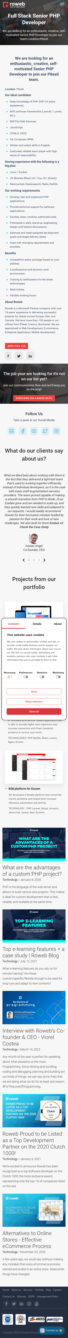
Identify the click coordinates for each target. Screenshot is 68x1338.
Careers (57, 1289)
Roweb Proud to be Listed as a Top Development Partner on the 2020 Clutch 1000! (33, 1143)
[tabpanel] (34, 511)
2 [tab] (34, 561)
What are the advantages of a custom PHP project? (32, 870)
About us (16, 1289)
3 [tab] (39, 561)
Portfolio (39, 1289)
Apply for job (16, 346)
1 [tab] (29, 561)
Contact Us (8, 1296)
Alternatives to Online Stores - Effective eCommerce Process (27, 1239)
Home (5, 1289)
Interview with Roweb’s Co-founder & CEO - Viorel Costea (33, 1037)
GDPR (31, 1296)
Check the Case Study (34, 527)
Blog (48, 1289)
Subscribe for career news (34, 398)
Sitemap (21, 1296)
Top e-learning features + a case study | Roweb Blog (33, 952)
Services (28, 1289)
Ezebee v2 (56, 523)
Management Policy (47, 1296)
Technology (10, 879)
